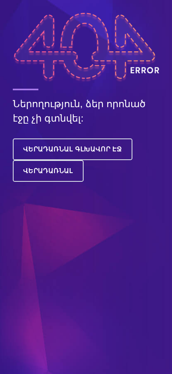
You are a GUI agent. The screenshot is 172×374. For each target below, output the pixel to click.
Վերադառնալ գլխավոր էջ (72, 149)
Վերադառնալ (48, 170)
